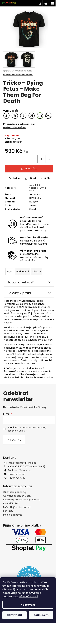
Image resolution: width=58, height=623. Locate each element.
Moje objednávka (12, 514)
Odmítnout (14, 615)
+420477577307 (17, 477)
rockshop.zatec (16, 474)
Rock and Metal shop (19, 470)
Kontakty (8, 510)
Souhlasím (41, 615)
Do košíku (31, 168)
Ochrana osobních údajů (17, 495)
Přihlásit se (14, 439)
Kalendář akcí (10, 503)
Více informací (28, 596)
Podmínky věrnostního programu (21, 499)
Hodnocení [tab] (22, 271)
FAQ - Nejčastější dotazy (17, 507)
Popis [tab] (10, 271)
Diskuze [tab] (37, 271)
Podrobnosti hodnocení (18, 74)
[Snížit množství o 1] (34, 159)
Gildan (18, 141)
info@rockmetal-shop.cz (22, 462)
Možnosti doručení (14, 127)
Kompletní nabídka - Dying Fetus (37, 188)
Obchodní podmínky (14, 492)
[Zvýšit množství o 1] (49, 159)
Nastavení (28, 605)
